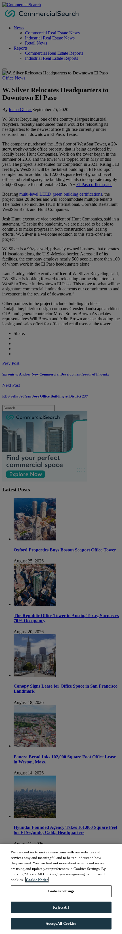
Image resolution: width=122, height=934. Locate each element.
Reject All (61, 907)
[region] (61, 889)
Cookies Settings (61, 891)
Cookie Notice (37, 880)
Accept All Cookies (61, 923)
